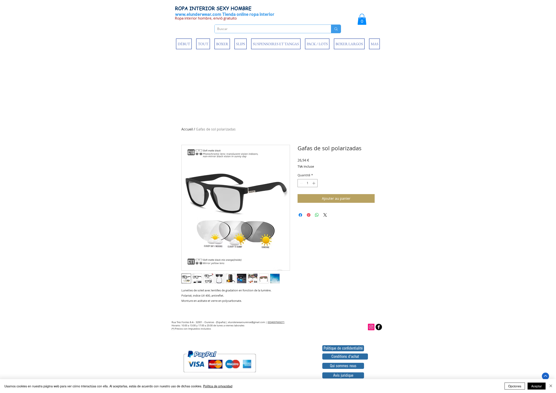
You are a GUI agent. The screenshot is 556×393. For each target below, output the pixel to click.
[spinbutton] (307, 183)
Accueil (187, 129)
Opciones (514, 386)
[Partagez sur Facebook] (300, 215)
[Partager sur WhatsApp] (316, 215)
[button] (362, 19)
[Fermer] (550, 386)
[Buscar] (336, 29)
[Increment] (314, 183)
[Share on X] (325, 215)
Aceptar (536, 386)
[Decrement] (301, 183)
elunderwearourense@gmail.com (246, 322)
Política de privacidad (217, 386)
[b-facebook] (379, 327)
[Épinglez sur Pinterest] (308, 215)
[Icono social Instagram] (371, 327)
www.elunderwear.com (198, 14)
